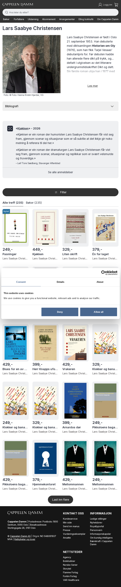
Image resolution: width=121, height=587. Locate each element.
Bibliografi (11, 106)
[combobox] (60, 12)
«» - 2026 (28, 128)
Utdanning (33, 19)
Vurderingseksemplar (74, 534)
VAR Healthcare (71, 580)
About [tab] (100, 282)
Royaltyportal (97, 526)
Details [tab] (60, 282)
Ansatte (67, 537)
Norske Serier (70, 564)
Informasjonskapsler (100, 534)
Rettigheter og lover (24, 539)
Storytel (67, 568)
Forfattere (19, 19)
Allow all (98, 311)
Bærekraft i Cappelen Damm (101, 543)
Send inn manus (71, 526)
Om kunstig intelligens (101, 537)
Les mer (92, 85)
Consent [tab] (21, 282)
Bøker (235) (34, 202)
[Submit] (6, 12)
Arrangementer (67, 19)
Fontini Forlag (70, 576)
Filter (63, 192)
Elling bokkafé (86, 19)
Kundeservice (70, 518)
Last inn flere (60, 499)
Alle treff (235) (13, 202)
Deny (60, 311)
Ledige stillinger (98, 518)
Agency (67, 557)
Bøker (6, 19)
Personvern (96, 530)
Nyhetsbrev (96, 522)
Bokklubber (69, 561)
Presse (66, 530)
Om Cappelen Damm (107, 19)
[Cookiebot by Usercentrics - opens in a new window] (103, 272)
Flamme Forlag (70, 572)
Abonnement (48, 19)
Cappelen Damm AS (20, 536)
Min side (67, 522)
